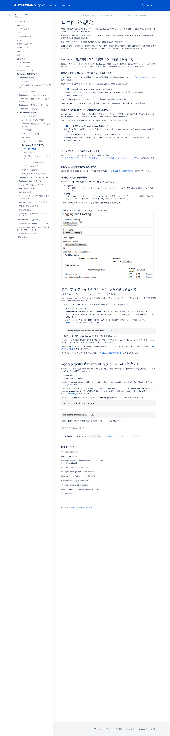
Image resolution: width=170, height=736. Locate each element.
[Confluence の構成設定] (122, 15)
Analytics (20, 51)
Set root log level (68, 493)
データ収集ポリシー (27, 188)
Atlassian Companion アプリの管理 (33, 202)
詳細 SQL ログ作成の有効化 (122, 171)
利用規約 (118, 729)
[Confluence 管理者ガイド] (117, 15)
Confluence (74, 508)
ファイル (20, 33)
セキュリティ (130, 729)
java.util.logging (70, 393)
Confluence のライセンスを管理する (33, 105)
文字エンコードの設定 (30, 134)
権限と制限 (21, 59)
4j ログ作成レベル (143, 77)
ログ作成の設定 (30, 149)
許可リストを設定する (30, 170)
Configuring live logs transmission (74, 480)
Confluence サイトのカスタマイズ (32, 95)
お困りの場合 (22, 237)
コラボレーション (23, 48)
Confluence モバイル (25, 36)
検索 (143, 5)
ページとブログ (23, 29)
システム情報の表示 (29, 116)
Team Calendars (23, 63)
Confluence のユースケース (27, 70)
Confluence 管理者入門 (28, 78)
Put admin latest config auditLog (74, 467)
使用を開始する (23, 21)
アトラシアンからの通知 (28, 206)
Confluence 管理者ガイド (27, 74)
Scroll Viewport (86, 508)
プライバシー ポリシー (103, 729)
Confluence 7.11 (21, 15)
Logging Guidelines (69, 456)
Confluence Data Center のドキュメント (33, 223)
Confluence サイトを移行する (28, 220)
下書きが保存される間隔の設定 (34, 173)
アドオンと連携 (23, 66)
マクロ (19, 40)
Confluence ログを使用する (33, 145)
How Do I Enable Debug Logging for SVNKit (78, 476)
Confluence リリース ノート (28, 233)
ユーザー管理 (24, 81)
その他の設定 (27, 137)
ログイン (150, 5)
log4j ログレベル (30, 152)
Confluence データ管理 (28, 109)
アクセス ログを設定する (34, 162)
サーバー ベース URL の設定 (33, 120)
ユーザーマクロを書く (27, 91)
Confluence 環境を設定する (30, 181)
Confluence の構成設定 (28, 112)
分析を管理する (25, 210)
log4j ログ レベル (73, 322)
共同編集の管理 (25, 192)
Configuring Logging (69, 452)
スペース (20, 25)
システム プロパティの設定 (32, 141)
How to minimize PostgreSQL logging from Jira (80, 489)
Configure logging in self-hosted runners (77, 472)
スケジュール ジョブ (30, 166)
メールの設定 (27, 130)
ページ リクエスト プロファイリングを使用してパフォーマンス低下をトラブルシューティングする (100, 158)
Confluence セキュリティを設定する (33, 177)
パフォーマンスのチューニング (31, 185)
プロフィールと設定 (24, 44)
